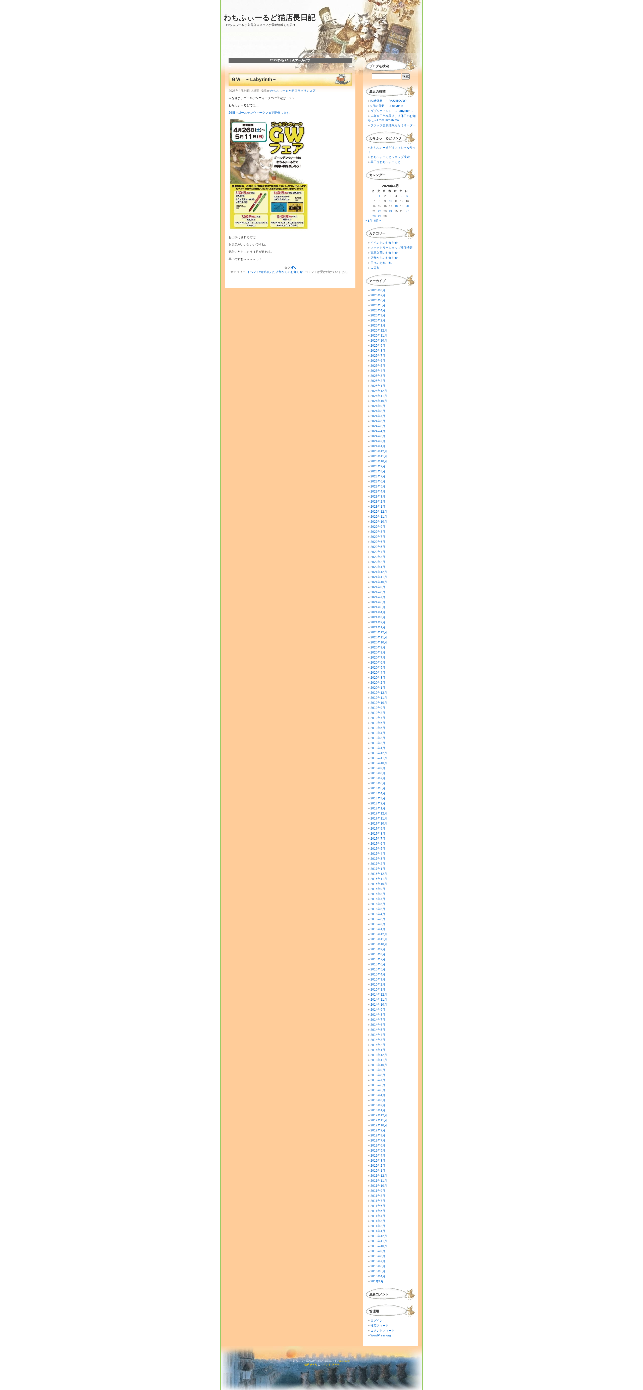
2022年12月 (378, 511)
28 (374, 216)
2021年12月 (378, 572)
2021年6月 (377, 602)
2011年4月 (377, 1216)
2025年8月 (377, 350)
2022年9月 (377, 526)
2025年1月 (377, 386)
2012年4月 (377, 1155)
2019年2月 (377, 743)
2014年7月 (377, 1019)
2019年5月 (377, 728)
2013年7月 (377, 1080)
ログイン (376, 1320)
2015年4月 (377, 974)
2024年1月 (377, 446)
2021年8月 (377, 592)
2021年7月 (377, 597)
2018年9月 (377, 768)
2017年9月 (377, 828)
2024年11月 (378, 396)
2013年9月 (377, 1070)
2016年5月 (377, 909)
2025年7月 (377, 355)
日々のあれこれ (381, 263)
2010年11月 (378, 1241)
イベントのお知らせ (260, 272)
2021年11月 (378, 577)
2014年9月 (377, 1009)
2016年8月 (377, 894)
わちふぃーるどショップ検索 (390, 157)
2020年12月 (378, 632)
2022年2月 (377, 562)
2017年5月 (377, 848)
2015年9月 (377, 949)
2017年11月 (378, 818)
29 (379, 216)
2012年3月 (377, 1160)
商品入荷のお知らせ (384, 253)
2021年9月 (377, 587)
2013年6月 (377, 1085)
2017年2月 (377, 864)
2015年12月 (378, 934)
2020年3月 (377, 677)
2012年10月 (378, 1125)
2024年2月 (377, 441)
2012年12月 (378, 1115)
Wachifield (344, 1361)
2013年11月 (378, 1060)
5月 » (377, 220)
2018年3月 (377, 798)
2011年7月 (377, 1201)
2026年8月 (377, 290)
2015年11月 (378, 939)
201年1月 (377, 1281)
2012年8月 (377, 1135)
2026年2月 (377, 320)
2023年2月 (377, 501)
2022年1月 (377, 567)
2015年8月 (377, 954)
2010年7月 (377, 1261)
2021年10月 (378, 582)
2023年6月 (377, 481)
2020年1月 (377, 687)
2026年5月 (377, 305)
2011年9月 (377, 1191)
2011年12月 (378, 1175)
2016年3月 (377, 919)
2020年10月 (378, 642)
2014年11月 (378, 999)
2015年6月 (377, 964)
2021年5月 (377, 607)
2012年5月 (377, 1150)
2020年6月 (377, 662)
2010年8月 (377, 1256)
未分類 (375, 268)
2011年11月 (378, 1180)
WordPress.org (380, 1335)
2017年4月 (377, 853)
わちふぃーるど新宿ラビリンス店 (292, 91)
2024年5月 (377, 426)
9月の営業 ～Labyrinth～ (388, 106)
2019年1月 (377, 748)
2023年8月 (377, 471)
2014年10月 (378, 1004)
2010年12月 (378, 1236)
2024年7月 (377, 416)
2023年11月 (378, 456)
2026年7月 (377, 295)
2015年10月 (378, 944)
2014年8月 (377, 1014)
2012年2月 (377, 1165)
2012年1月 (377, 1170)
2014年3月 (377, 1040)
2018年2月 (377, 803)
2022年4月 (377, 552)
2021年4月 (377, 612)
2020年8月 (377, 652)
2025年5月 (377, 365)
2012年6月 (377, 1145)
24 (390, 211)
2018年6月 (377, 783)
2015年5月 (377, 969)
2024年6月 (377, 421)
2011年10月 (378, 1186)
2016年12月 (378, 874)
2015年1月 (377, 989)
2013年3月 (377, 1100)
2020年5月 (377, 667)
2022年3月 (377, 557)
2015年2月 (377, 984)
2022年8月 (377, 532)
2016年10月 (378, 884)
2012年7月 (377, 1140)
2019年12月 (378, 692)
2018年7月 (377, 778)
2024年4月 (377, 431)
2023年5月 (377, 486)
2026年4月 (377, 310)
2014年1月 (377, 1050)
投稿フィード (379, 1325)
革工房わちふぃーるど (385, 162)
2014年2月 (377, 1045)
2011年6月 (377, 1206)
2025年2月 (377, 381)
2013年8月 (377, 1075)
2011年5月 (377, 1211)
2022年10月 (378, 521)
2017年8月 (377, 833)
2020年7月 (377, 657)
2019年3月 (377, 738)
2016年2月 (377, 924)
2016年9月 (377, 889)
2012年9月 (377, 1130)
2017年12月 (378, 813)
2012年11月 (378, 1120)
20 (407, 206)
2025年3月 (377, 376)
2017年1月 (377, 869)
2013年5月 (377, 1090)
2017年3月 (377, 859)
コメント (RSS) (330, 1364)
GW (293, 267)
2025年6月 (377, 360)
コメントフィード (382, 1330)
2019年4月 (377, 733)
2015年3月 (377, 979)
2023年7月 (377, 476)
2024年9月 (377, 406)
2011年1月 (377, 1231)
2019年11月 (378, 698)
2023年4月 (377, 491)
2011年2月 (377, 1226)
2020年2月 (377, 682)
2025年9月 (377, 345)
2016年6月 (377, 904)
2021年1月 (377, 627)
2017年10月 (378, 823)
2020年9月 (377, 647)
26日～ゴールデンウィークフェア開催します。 (260, 112)
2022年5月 (377, 547)
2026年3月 (377, 315)
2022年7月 (377, 537)
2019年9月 (377, 708)
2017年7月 (377, 838)
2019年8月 (377, 713)
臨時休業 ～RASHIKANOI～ (390, 101)
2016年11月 (378, 879)
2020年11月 (378, 637)
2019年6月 (377, 723)
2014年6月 (377, 1025)
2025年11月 (378, 335)
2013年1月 (377, 1110)
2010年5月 (377, 1271)
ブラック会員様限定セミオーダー (393, 125)
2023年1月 (377, 506)
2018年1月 (377, 808)
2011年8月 (377, 1196)
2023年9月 (377, 466)
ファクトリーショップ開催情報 (391, 248)
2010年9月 (377, 1251)
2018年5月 (377, 788)
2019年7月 (377, 718)
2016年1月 (377, 929)
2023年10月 (378, 461)
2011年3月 (377, 1221)
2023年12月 (378, 451)
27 (407, 211)
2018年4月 (377, 793)
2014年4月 (377, 1035)
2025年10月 (378, 340)
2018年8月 (377, 773)
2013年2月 (377, 1105)
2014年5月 (377, 1030)
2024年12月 (378, 391)
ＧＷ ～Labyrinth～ (254, 79)
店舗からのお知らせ (289, 272)
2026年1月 (377, 325)
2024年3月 (377, 436)
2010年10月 (378, 1246)
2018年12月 (378, 753)
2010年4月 (377, 1276)
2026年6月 (377, 300)
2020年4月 (377, 672)
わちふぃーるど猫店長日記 (269, 17)
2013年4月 (377, 1095)
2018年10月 (378, 763)
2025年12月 (378, 330)
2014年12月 (378, 994)
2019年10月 (378, 703)
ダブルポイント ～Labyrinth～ (391, 111)
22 (379, 211)
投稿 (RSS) (310, 1364)
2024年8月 (377, 411)
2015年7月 (377, 959)
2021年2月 (377, 622)
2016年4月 (377, 914)
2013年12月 (378, 1055)
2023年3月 (377, 496)
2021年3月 (377, 617)
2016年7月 (377, 899)
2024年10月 (378, 401)
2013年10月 (378, 1065)
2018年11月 (378, 758)
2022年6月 (377, 542)
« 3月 (368, 220)
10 (390, 200)
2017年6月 (377, 843)
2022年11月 (378, 516)
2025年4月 (377, 371)
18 (396, 206)
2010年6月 (377, 1266)
